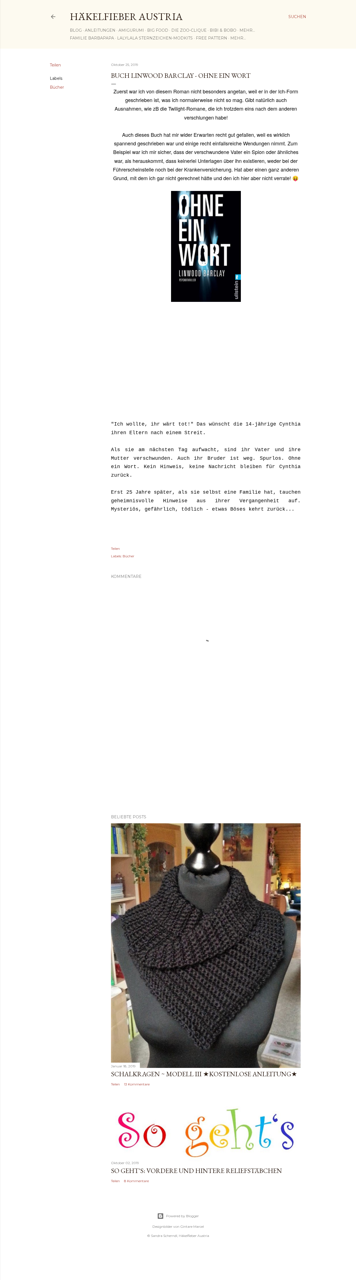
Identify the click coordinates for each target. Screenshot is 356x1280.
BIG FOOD (157, 30)
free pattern (211, 38)
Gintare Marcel (192, 1226)
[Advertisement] (206, 362)
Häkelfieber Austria (126, 16)
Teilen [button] (55, 65)
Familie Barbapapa (92, 38)
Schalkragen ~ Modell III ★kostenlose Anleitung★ (204, 1074)
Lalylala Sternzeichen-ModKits (155, 38)
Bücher (57, 87)
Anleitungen (100, 30)
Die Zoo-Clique (189, 30)
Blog (76, 30)
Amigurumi (131, 30)
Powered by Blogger (182, 1216)
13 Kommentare (137, 1084)
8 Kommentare (136, 1181)
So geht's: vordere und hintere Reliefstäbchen (196, 1170)
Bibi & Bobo (223, 30)
